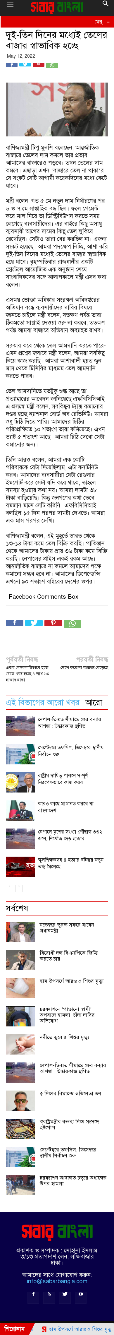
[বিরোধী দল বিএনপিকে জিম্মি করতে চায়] (20, 960)
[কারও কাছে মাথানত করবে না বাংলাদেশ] (20, 810)
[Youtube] (81, 1298)
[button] (106, 8)
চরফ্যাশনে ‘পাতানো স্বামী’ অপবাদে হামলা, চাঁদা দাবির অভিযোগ (67, 1015)
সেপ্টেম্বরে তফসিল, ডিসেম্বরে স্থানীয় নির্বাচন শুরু (68, 1152)
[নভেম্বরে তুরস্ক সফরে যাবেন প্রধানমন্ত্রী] (20, 932)
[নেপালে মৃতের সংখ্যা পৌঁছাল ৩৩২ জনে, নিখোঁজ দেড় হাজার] (20, 839)
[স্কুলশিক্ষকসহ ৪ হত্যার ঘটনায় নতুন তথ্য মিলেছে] (20, 867)
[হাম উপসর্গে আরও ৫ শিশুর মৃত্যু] (20, 988)
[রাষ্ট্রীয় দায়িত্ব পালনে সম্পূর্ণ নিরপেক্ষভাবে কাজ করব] (20, 782)
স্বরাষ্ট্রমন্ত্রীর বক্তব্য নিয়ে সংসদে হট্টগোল (69, 1124)
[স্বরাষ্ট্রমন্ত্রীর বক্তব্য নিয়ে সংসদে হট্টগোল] (20, 1129)
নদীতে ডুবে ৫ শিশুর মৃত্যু (64, 1037)
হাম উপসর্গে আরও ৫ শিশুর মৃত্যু (72, 981)
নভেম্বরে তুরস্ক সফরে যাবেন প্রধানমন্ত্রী (67, 928)
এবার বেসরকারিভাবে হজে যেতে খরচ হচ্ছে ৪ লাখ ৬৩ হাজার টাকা (27, 673)
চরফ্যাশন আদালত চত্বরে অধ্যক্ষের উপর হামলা (73, 1181)
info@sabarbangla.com (57, 1281)
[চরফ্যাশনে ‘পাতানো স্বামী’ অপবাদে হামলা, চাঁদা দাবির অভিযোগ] (20, 1016)
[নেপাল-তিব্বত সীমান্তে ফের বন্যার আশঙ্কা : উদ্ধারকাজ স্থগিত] (20, 726)
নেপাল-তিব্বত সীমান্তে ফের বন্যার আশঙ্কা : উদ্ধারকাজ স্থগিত (73, 1068)
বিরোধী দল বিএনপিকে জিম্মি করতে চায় (69, 956)
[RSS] (49, 1298)
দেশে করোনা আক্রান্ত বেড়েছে (84, 667)
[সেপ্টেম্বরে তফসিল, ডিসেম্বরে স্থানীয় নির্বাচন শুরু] (20, 754)
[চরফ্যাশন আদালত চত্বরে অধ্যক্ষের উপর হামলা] (20, 1185)
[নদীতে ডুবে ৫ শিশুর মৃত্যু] (20, 1044)
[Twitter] (65, 1298)
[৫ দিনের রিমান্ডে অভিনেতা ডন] (20, 1101)
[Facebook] (33, 1298)
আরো (93, 702)
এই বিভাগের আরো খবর (43, 702)
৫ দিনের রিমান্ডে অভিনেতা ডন (70, 1093)
